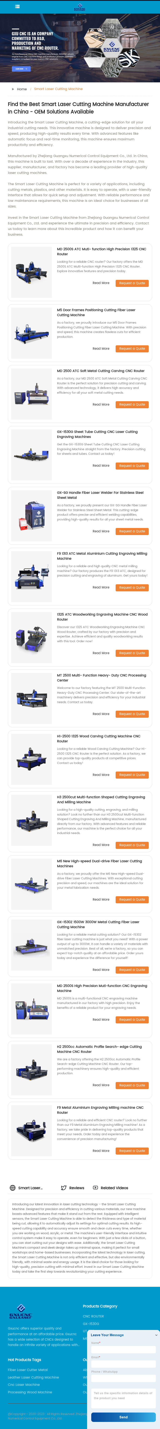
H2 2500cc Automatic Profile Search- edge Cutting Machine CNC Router (99, 1049)
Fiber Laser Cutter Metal (28, 1369)
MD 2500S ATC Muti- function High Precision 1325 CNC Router (101, 251)
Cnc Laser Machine (24, 1384)
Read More (101, 283)
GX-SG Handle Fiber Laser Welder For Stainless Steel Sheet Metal (100, 495)
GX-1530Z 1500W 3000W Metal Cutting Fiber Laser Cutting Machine (98, 924)
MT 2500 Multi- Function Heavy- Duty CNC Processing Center (101, 678)
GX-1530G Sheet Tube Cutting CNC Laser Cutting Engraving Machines (97, 434)
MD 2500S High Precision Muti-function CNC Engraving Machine (102, 988)
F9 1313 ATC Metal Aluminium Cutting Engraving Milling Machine (102, 556)
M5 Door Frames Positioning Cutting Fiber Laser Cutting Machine (96, 312)
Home (22, 89)
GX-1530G (91, 1323)
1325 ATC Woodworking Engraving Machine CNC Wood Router (102, 617)
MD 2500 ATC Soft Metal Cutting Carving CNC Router (101, 371)
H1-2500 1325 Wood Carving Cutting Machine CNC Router (98, 739)
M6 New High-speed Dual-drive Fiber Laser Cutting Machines (99, 863)
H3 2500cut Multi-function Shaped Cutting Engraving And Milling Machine (101, 799)
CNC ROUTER (93, 1316)
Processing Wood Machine (30, 1392)
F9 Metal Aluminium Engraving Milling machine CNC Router (100, 1110)
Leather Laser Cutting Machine (33, 1377)
